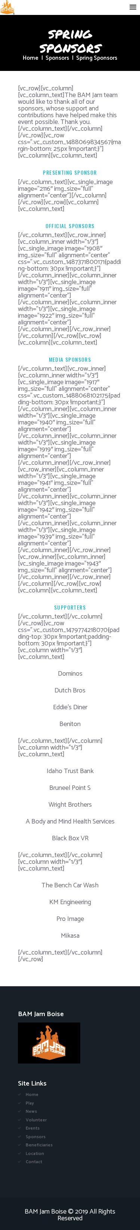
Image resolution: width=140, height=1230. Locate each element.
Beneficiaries (39, 1145)
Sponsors (57, 58)
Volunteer (36, 1120)
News (31, 1111)
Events (33, 1128)
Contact (34, 1161)
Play (30, 1103)
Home (30, 58)
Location (35, 1153)
